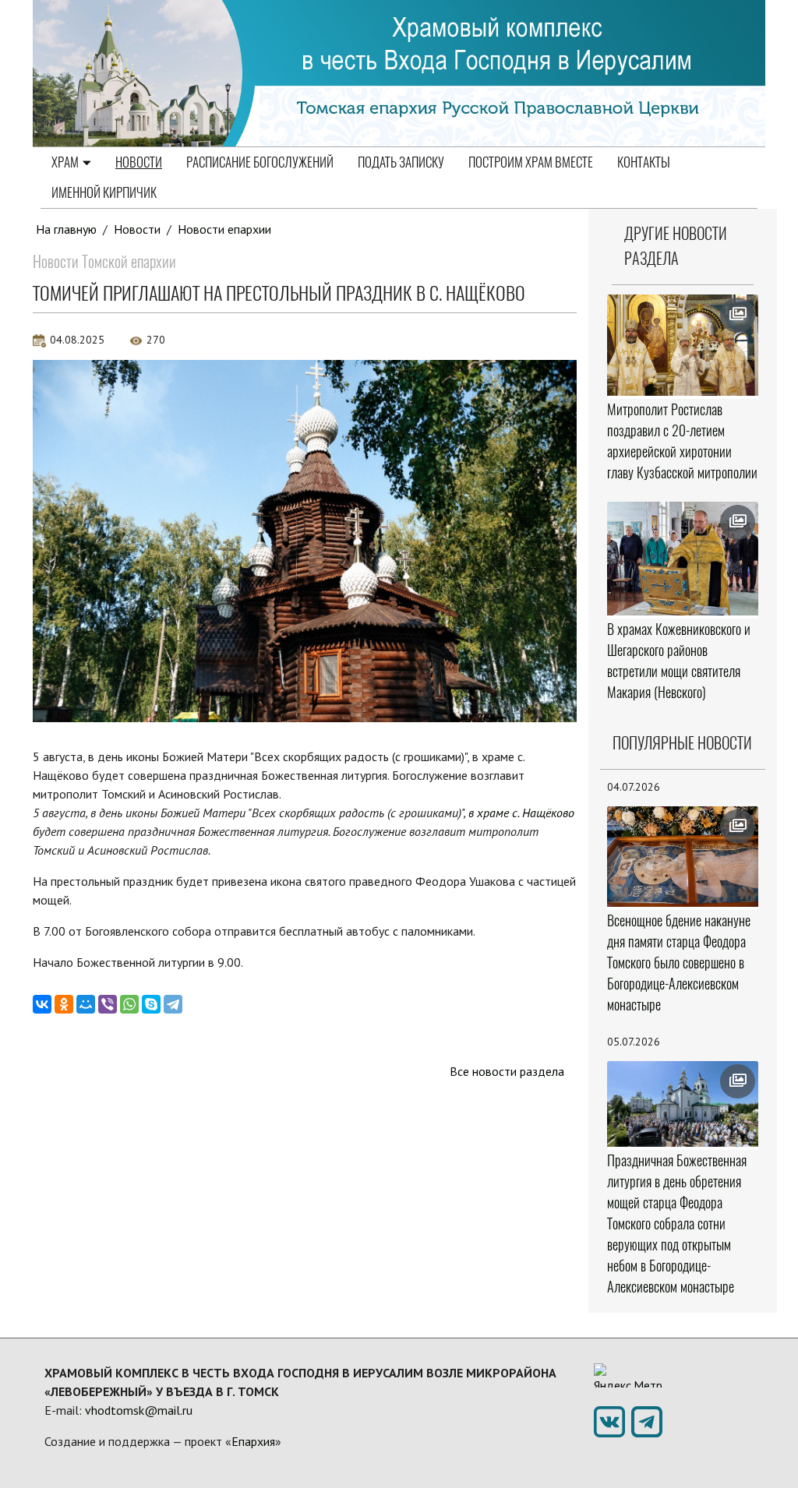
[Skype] (151, 1004)
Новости (138, 162)
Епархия (253, 1441)
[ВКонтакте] (42, 1004)
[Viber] (107, 1004)
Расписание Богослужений (260, 162)
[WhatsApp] (129, 1004)
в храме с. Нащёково (521, 812)
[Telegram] (173, 1004)
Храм (65, 162)
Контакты (643, 162)
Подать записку (401, 162)
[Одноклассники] (64, 1004)
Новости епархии (224, 229)
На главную (66, 229)
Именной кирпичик (104, 192)
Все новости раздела (507, 1071)
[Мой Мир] (85, 1004)
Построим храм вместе (530, 162)
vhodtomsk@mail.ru (138, 1410)
